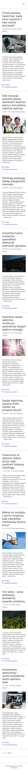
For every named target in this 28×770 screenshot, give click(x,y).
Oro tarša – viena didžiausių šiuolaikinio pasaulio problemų (13, 596)
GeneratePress (14, 767)
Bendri (6, 501)
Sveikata (6, 84)
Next (10, 753)
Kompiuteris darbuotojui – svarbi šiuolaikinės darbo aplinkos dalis (13, 676)
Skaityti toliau (6, 80)
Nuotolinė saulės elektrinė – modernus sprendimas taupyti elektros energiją (14, 323)
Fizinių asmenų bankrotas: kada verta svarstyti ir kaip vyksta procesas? (12, 19)
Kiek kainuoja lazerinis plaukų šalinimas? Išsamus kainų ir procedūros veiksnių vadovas (14, 102)
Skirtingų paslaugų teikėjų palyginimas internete (13, 181)
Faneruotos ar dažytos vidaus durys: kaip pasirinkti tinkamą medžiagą (13, 461)
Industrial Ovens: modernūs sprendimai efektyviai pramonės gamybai (14, 239)
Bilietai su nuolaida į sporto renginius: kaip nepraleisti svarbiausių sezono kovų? (14, 519)
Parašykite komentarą (10, 87)
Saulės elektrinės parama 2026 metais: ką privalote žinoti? (12, 405)
